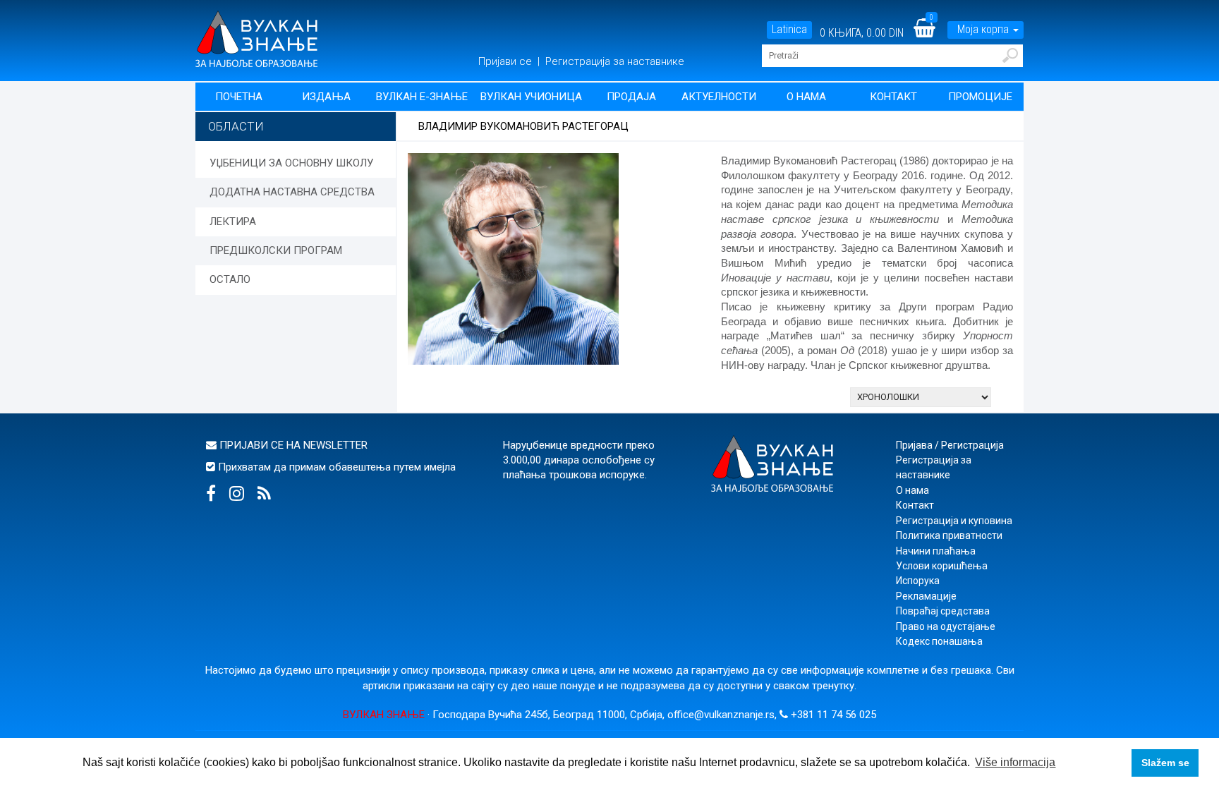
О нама (806, 96)
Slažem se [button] (1165, 762)
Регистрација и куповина (954, 520)
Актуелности (718, 96)
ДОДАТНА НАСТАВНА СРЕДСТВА (292, 192)
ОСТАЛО (230, 279)
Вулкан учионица (531, 96)
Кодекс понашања (939, 641)
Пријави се (506, 61)
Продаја (631, 96)
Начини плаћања (936, 551)
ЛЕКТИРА (233, 221)
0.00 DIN (885, 33)
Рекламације (926, 596)
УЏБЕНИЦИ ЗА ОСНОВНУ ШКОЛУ (291, 163)
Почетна (238, 96)
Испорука (918, 580)
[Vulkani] (256, 38)
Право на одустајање (945, 626)
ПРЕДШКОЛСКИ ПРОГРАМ (276, 250)
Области (236, 126)
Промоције (980, 96)
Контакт (893, 96)
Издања (326, 96)
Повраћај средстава (943, 611)
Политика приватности (949, 535)
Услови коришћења (942, 565)
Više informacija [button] (1015, 762)
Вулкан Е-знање (422, 96)
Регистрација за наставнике (614, 61)
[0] (933, 33)
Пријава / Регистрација (950, 445)
